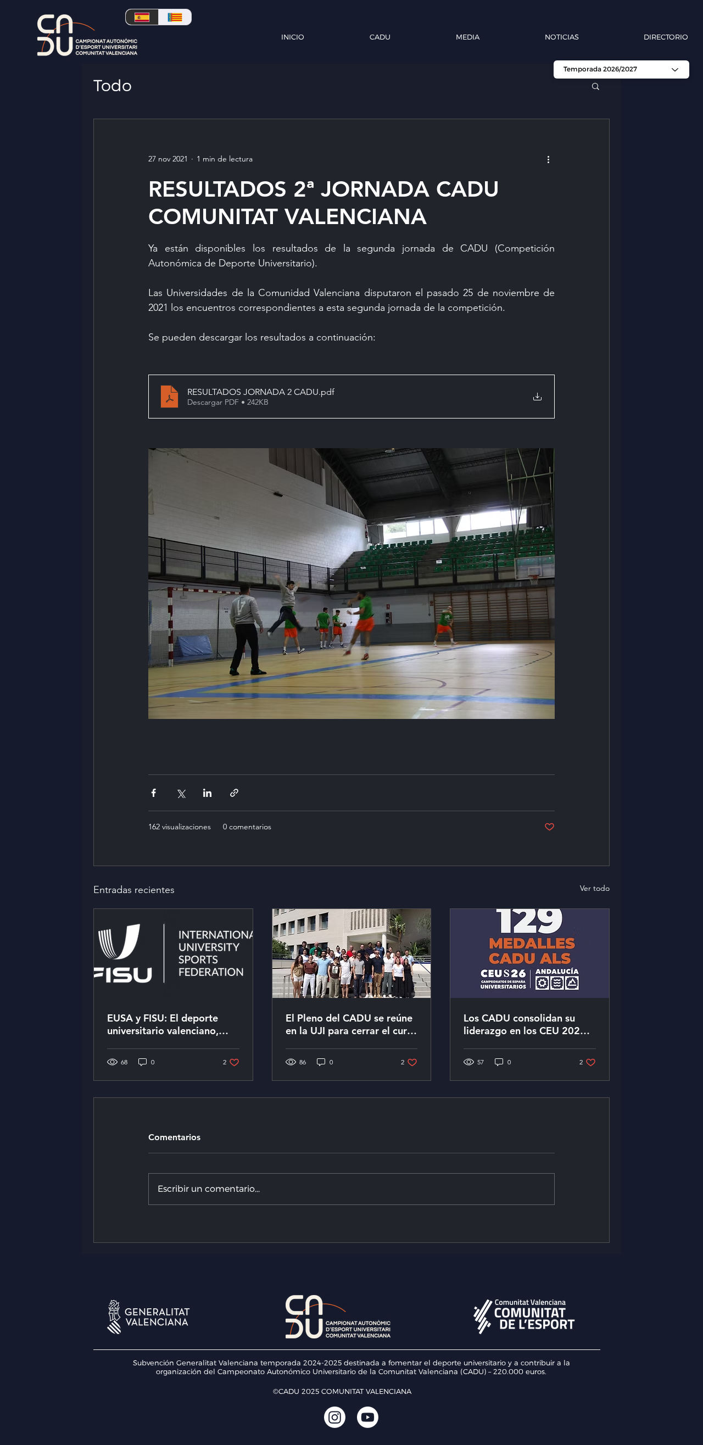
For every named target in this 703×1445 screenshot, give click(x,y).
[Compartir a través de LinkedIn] (207, 793)
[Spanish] (142, 17)
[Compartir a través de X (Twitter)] (180, 793)
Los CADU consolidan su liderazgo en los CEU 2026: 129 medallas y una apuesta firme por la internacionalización (528, 1024)
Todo (112, 85)
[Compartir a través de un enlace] (234, 793)
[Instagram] (334, 1417)
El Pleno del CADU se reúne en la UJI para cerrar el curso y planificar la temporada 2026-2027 (351, 1024)
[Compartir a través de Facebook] (153, 793)
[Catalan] (174, 17)
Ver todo (595, 888)
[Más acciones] (548, 158)
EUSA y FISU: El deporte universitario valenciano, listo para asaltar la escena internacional (168, 1024)
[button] (353, 36)
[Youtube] (367, 1417)
